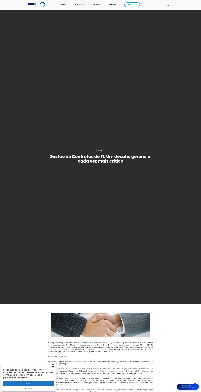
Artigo (100, 151)
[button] (53, 365)
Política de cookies (28, 388)
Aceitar (28, 384)
